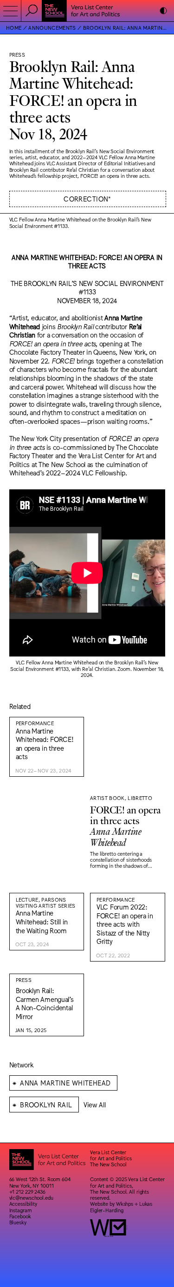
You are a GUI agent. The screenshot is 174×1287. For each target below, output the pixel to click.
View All (95, 1104)
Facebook (20, 1216)
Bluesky (17, 1222)
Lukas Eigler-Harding (121, 1207)
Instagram (20, 1210)
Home (13, 28)
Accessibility (23, 1204)
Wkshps (124, 1204)
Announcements (52, 28)
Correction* (87, 198)
